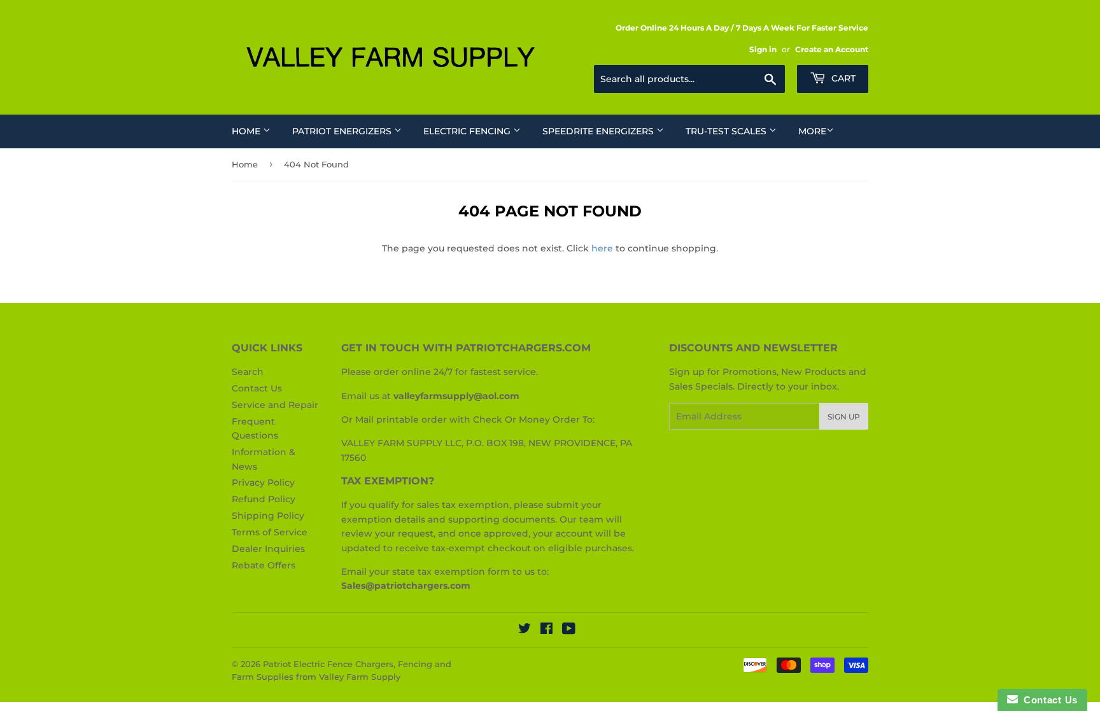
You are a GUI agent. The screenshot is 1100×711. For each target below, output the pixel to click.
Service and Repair (275, 405)
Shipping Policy (268, 515)
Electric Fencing (468, 131)
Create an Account (831, 49)
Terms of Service (269, 532)
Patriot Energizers (343, 131)
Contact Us (257, 388)
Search (248, 371)
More (812, 131)
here (602, 248)
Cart (842, 78)
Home (247, 131)
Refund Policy (263, 499)
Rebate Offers (263, 565)
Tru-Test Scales (727, 131)
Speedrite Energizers (599, 131)
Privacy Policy (263, 482)
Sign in (763, 49)
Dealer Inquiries (268, 548)
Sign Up (844, 416)
